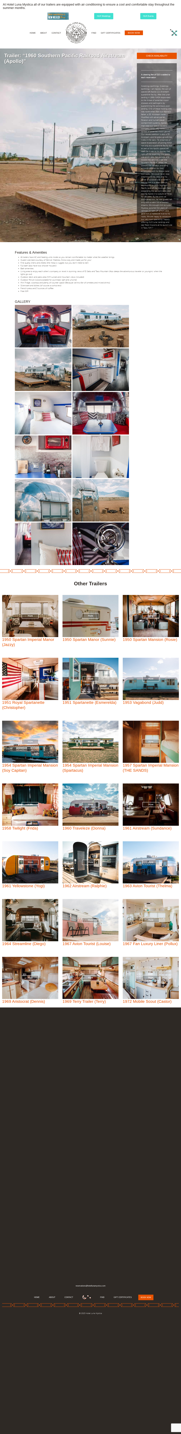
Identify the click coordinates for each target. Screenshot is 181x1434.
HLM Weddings (103, 16)
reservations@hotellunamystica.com (90, 1286)
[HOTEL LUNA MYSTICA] (76, 32)
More (30, 616)
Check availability (156, 56)
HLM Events (148, 16)
